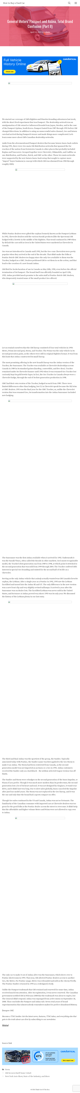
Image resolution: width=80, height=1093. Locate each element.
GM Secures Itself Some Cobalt (18, 1073)
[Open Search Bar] (69, 3)
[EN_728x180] (40, 74)
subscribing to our (43, 1019)
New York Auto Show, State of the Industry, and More (27, 1076)
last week (71, 119)
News (7, 1069)
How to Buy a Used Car (14, 3)
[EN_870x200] (40, 1064)
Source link (7, 1043)
